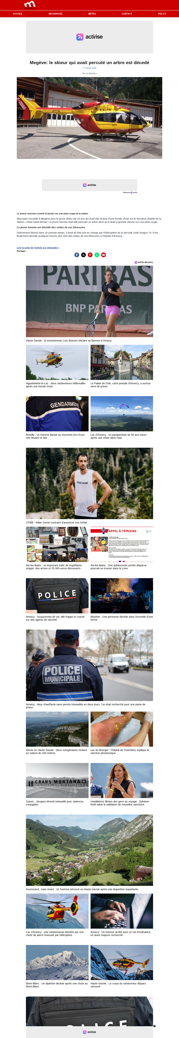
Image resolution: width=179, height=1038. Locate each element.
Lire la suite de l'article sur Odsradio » (38, 247)
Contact (127, 14)
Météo (92, 14)
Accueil (18, 14)
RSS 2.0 (162, 14)
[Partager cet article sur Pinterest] (89, 256)
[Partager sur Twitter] (83, 256)
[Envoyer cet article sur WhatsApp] (96, 256)
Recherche (55, 14)
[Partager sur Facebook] (76, 256)
